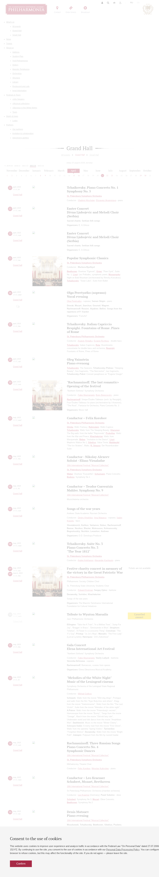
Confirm (20, 863)
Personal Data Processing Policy (122, 849)
